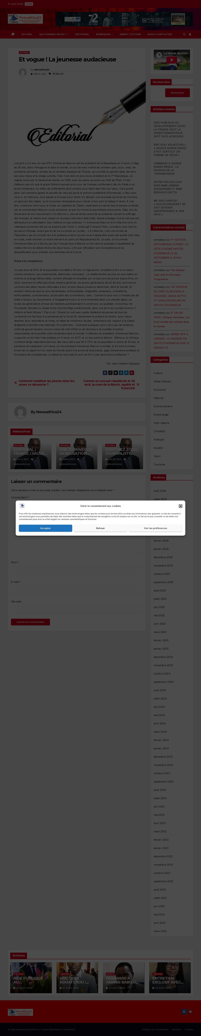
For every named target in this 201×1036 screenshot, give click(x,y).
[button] (180, 506)
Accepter (45, 528)
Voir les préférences (155, 528)
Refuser (100, 528)
